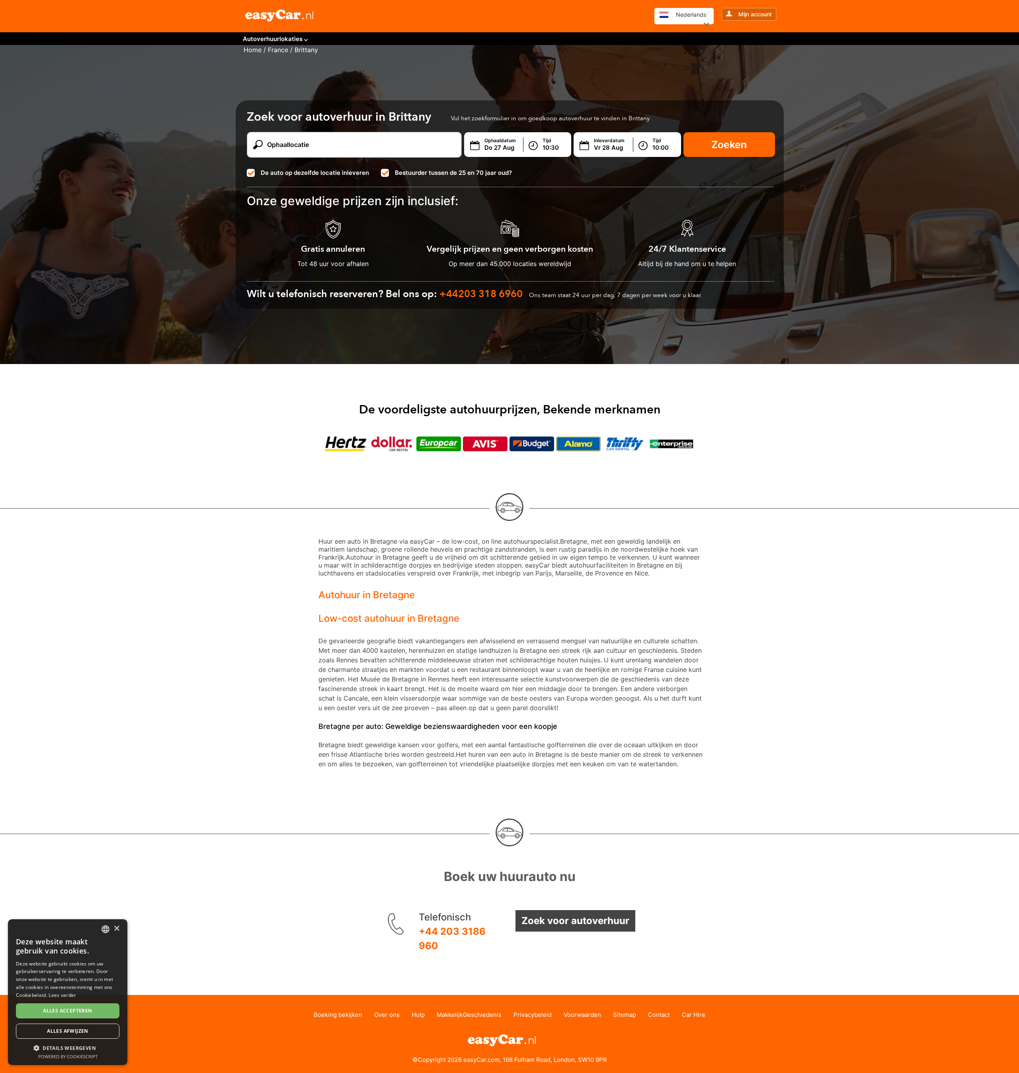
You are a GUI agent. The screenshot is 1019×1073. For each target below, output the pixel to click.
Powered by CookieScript (68, 1056)
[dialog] (67, 992)
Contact (659, 1014)
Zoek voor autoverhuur (575, 920)
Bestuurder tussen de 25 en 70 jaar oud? (453, 172)
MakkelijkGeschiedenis (469, 1014)
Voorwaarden (582, 1014)
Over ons (387, 1014)
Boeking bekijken (338, 1014)
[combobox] (105, 929)
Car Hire (693, 1014)
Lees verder (62, 995)
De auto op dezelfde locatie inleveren (315, 172)
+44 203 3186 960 (452, 939)
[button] (67, 1047)
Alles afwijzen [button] (67, 1031)
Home (253, 50)
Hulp (418, 1014)
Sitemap (624, 1014)
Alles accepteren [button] (67, 1010)
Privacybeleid (532, 1014)
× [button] (116, 929)
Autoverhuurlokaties (273, 39)
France (278, 50)
